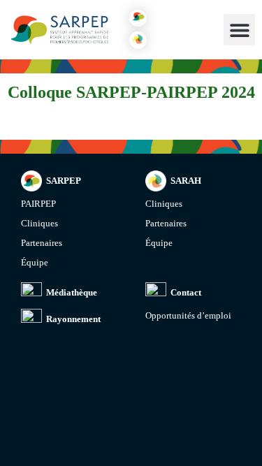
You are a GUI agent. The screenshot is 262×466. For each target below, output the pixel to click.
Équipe (34, 262)
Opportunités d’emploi (188, 315)
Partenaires (41, 243)
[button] (138, 18)
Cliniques (39, 223)
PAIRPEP (38, 203)
